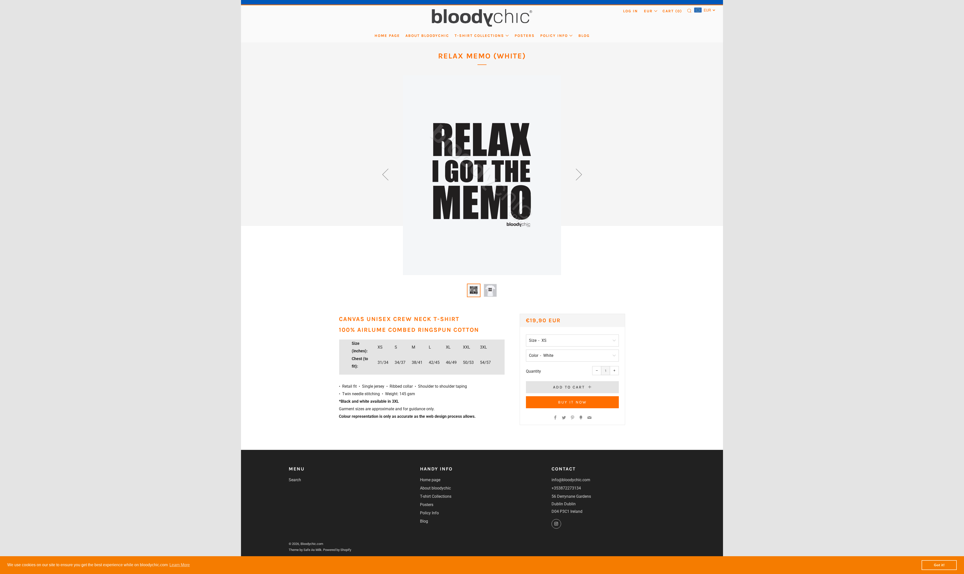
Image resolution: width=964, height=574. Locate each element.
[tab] (473, 290)
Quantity (533, 371)
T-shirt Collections (479, 35)
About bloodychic (427, 35)
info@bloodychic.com (571, 479)
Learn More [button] (179, 565)
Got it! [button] (939, 565)
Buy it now (572, 402)
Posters (525, 35)
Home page (387, 35)
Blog (584, 35)
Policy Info (554, 35)
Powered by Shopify (337, 550)
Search (295, 479)
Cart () (672, 11)
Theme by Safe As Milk (305, 550)
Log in (630, 11)
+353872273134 (566, 488)
